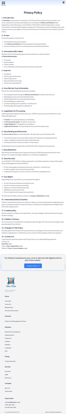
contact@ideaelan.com (12, 402)
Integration (8, 338)
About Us (7, 388)
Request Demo (9, 307)
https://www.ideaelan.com (17, 248)
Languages (8, 348)
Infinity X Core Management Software (15, 321)
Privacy (47, 412)
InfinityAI (7, 341)
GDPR (6, 374)
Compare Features (10, 361)
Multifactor (8, 378)
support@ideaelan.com (40, 196)
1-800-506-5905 (9, 405)
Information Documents (11, 310)
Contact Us (8, 304)
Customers (8, 301)
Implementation (9, 335)
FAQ (6, 351)
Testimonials (8, 391)
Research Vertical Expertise (12, 332)
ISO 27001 (7, 371)
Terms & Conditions (55, 412)
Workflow (7, 344)
